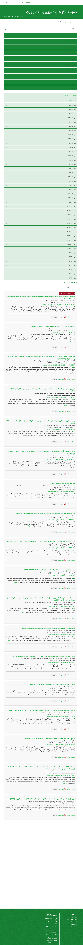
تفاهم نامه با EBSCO (51, 933)
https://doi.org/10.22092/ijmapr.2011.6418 (61, 606)
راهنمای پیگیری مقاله (51, 926)
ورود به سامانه (18, 2)
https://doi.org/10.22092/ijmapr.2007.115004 (61, 716)
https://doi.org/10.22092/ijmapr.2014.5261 (61, 491)
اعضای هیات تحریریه (69, 53)
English (27, 2)
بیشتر (12, 310)
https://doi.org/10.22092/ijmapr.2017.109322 (61, 397)
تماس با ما (72, 88)
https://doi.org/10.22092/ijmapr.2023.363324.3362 (59, 304)
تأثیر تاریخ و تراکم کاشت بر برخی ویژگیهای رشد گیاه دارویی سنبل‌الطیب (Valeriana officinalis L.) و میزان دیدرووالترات (42, 656)
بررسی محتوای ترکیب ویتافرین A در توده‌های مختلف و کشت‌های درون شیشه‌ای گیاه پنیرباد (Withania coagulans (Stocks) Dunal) (40, 421)
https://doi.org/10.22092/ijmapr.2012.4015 (61, 576)
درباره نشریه (73, 917)
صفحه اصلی (73, 21)
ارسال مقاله (72, 76)
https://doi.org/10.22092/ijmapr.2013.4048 (61, 519)
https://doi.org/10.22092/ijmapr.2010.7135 (61, 662)
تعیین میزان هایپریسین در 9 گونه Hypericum (62, 483)
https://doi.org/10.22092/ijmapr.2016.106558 (61, 429)
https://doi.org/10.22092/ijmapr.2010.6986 (61, 634)
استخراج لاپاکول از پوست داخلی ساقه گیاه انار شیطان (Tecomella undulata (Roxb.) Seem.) (48, 628)
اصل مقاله (58, 316)
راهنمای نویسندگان (69, 65)
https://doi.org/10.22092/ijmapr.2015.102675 (61, 459)
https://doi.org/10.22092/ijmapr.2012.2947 (61, 547)
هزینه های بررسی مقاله (68, 70)
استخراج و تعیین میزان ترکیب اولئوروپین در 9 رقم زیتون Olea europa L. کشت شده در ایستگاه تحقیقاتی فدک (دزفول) (42, 710)
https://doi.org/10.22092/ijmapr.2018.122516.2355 (59, 365)
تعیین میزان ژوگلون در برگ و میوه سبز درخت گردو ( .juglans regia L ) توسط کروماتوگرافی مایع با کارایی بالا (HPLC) (42, 798)
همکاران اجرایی (71, 59)
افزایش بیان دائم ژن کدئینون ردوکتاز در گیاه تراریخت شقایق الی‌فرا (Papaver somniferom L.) (49, 569)
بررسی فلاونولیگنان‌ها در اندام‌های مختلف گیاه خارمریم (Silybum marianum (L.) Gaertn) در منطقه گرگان (45, 513)
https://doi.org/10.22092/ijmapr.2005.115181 (61, 744)
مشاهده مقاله (71, 316)
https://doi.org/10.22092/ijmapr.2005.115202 (61, 775)
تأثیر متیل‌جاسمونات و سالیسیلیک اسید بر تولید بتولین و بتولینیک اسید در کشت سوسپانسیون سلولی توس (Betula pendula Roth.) (42, 389)
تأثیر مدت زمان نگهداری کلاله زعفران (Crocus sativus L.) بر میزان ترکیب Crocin (52, 684)
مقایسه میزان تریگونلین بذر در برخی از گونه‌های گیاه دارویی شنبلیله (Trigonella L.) (52, 326)
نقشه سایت (73, 926)
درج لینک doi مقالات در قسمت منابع (51, 919)
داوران (73, 82)
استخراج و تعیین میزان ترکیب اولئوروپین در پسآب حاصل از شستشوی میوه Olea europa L (50, 738)
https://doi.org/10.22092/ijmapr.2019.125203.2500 (59, 332)
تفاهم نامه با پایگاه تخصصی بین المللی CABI (51, 940)
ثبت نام (8, 2)
